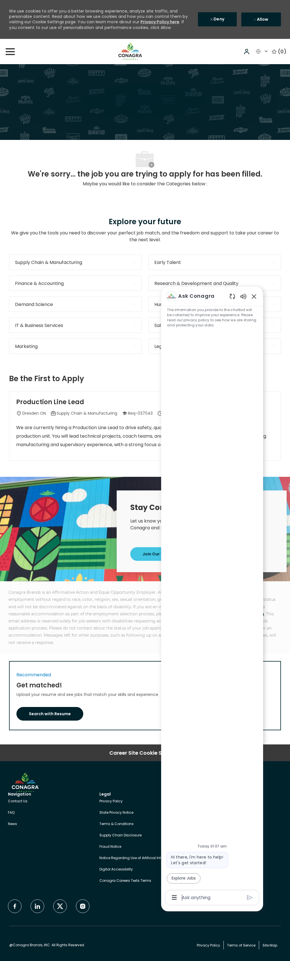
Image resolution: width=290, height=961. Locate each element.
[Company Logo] (130, 51)
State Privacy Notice (116, 812)
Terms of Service (241, 945)
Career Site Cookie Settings (145, 752)
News (12, 823)
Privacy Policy (111, 801)
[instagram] (82, 906)
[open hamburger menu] (10, 51)
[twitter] (60, 906)
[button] (247, 51)
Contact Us (17, 801)
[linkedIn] (37, 906)
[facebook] (15, 906)
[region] (212, 596)
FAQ (11, 812)
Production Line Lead (50, 402)
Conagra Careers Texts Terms (125, 880)
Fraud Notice (110, 846)
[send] (249, 897)
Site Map (270, 945)
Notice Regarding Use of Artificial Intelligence (137, 857)
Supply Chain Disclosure (120, 835)
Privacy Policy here (159, 22)
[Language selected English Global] (262, 51)
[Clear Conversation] (232, 296)
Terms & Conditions (116, 823)
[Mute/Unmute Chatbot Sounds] (243, 296)
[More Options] (174, 897)
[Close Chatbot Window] (254, 296)
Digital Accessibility (116, 869)
